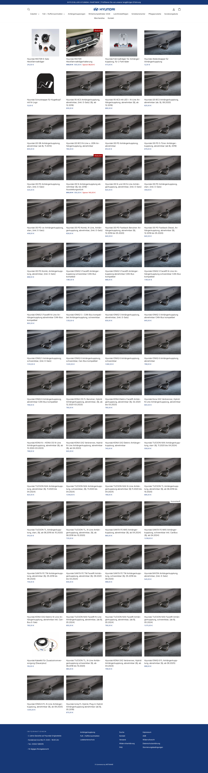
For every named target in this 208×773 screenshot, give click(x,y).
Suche (121, 732)
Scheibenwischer (138, 14)
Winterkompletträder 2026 (99, 14)
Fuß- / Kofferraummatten (52, 14)
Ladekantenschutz (87, 740)
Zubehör (34, 14)
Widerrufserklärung (127, 743)
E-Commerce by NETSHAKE (104, 764)
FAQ (121, 747)
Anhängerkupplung (87, 732)
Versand (122, 740)
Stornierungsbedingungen (153, 747)
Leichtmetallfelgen (120, 14)
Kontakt (111, 18)
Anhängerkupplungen (76, 14)
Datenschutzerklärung (151, 743)
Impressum (147, 732)
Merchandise (99, 18)
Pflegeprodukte (155, 14)
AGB (144, 736)
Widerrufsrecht (149, 740)
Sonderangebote (171, 14)
